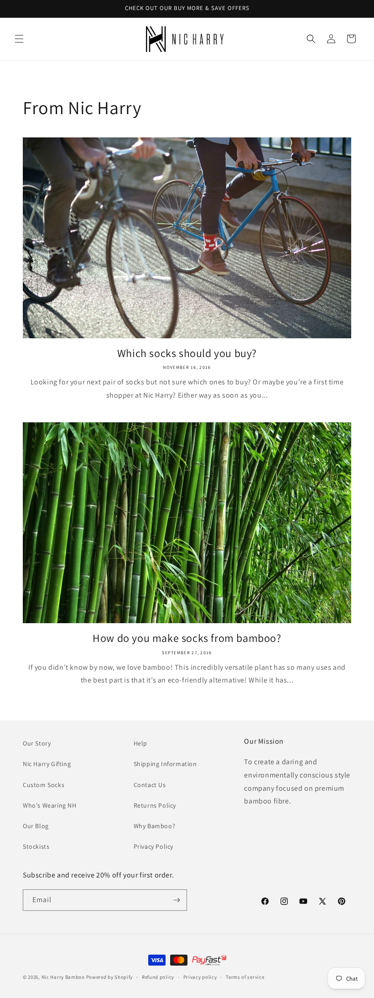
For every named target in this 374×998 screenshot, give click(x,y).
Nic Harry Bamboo (63, 977)
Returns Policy (155, 805)
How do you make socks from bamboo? (187, 638)
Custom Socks (43, 785)
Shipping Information (165, 764)
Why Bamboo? (155, 826)
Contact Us (150, 785)
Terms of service (245, 977)
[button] (19, 39)
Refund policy (158, 977)
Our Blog (36, 826)
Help (140, 743)
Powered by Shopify (109, 977)
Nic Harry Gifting (47, 764)
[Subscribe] (176, 900)
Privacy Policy (153, 846)
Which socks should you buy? (187, 353)
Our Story (37, 743)
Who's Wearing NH (50, 805)
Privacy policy (200, 977)
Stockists (36, 846)
